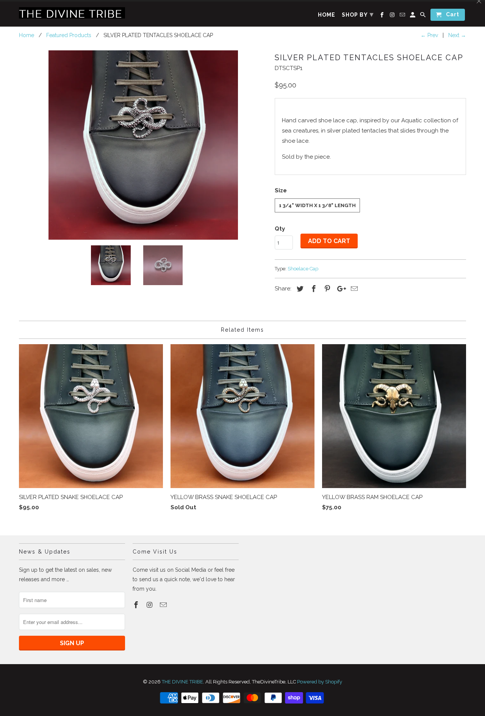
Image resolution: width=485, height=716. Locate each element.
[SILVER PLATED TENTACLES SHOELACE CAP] (143, 145)
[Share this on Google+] (339, 289)
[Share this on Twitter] (299, 289)
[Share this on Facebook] (313, 289)
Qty (280, 228)
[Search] (423, 16)
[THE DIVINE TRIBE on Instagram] (150, 605)
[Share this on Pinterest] (326, 289)
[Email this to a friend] (353, 289)
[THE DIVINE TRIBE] (72, 13)
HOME (326, 15)
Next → (457, 35)
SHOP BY (358, 14)
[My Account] (413, 16)
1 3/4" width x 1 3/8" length (317, 205)
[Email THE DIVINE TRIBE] (164, 605)
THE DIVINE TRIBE (182, 682)
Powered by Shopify (319, 682)
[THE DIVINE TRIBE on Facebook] (137, 605)
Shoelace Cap (303, 268)
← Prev (429, 35)
